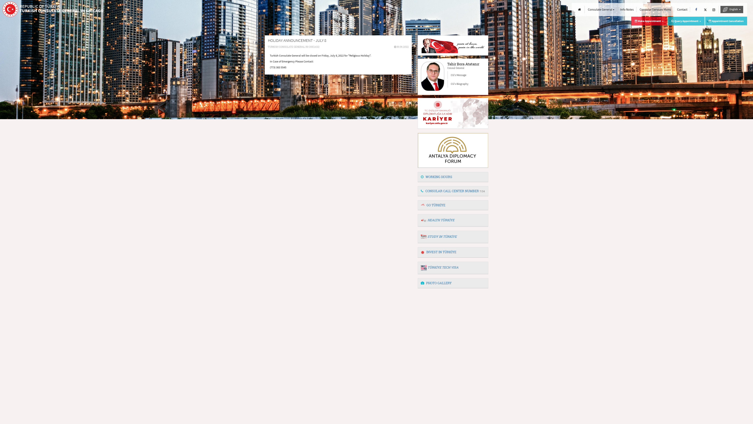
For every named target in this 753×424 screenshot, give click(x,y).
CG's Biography (459, 84)
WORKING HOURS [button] (439, 177)
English (734, 9)
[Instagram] (714, 9)
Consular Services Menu (655, 9)
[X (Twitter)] (705, 9)
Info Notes (627, 9)
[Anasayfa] (580, 9)
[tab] (453, 177)
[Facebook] (696, 9)
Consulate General (600, 9)
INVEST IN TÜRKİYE (441, 252)
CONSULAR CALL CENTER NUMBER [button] (455, 191)
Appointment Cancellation (727, 21)
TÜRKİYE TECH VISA (442, 267)
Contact (682, 9)
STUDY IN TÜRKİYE (442, 236)
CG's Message (458, 75)
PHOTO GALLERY (439, 283)
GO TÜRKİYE (436, 205)
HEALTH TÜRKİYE (440, 220)
